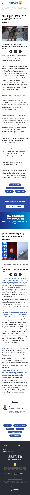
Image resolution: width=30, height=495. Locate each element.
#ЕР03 (7, 425)
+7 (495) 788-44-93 (15, 457)
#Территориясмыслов (15, 432)
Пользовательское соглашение (15, 478)
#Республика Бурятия (20, 425)
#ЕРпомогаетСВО (15, 435)
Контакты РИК (19, 448)
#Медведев (10, 428)
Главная (3, 7)
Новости (20, 7)
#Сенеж (20, 428)
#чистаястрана (20, 191)
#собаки (9, 191)
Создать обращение (15, 206)
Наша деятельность (11, 7)
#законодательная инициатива (15, 188)
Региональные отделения (6, 448)
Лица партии (19, 445)
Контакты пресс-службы (9, 451)
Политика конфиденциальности (15, 480)
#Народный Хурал (15, 184)
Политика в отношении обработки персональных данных (15, 481)
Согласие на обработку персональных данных (15, 482)
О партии (5, 445)
